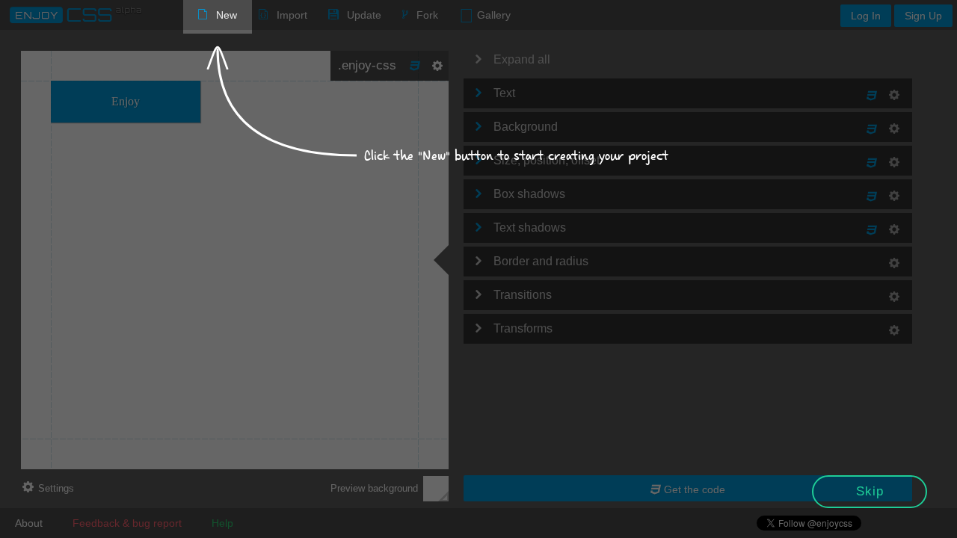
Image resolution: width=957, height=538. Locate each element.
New (226, 15)
